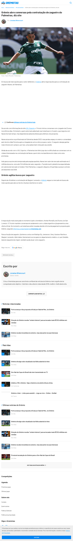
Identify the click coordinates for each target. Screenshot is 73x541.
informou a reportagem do (27, 229)
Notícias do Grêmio (10, 7)
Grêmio (38, 82)
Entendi (36, 537)
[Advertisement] (36, 102)
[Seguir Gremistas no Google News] (12, 247)
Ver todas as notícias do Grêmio (35, 465)
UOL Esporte (30, 128)
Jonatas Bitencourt (16, 20)
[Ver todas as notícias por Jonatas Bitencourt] (3, 20)
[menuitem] (36, 487)
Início (2, 7)
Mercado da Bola (19, 7)
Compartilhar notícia (35, 294)
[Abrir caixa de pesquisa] (71, 3)
